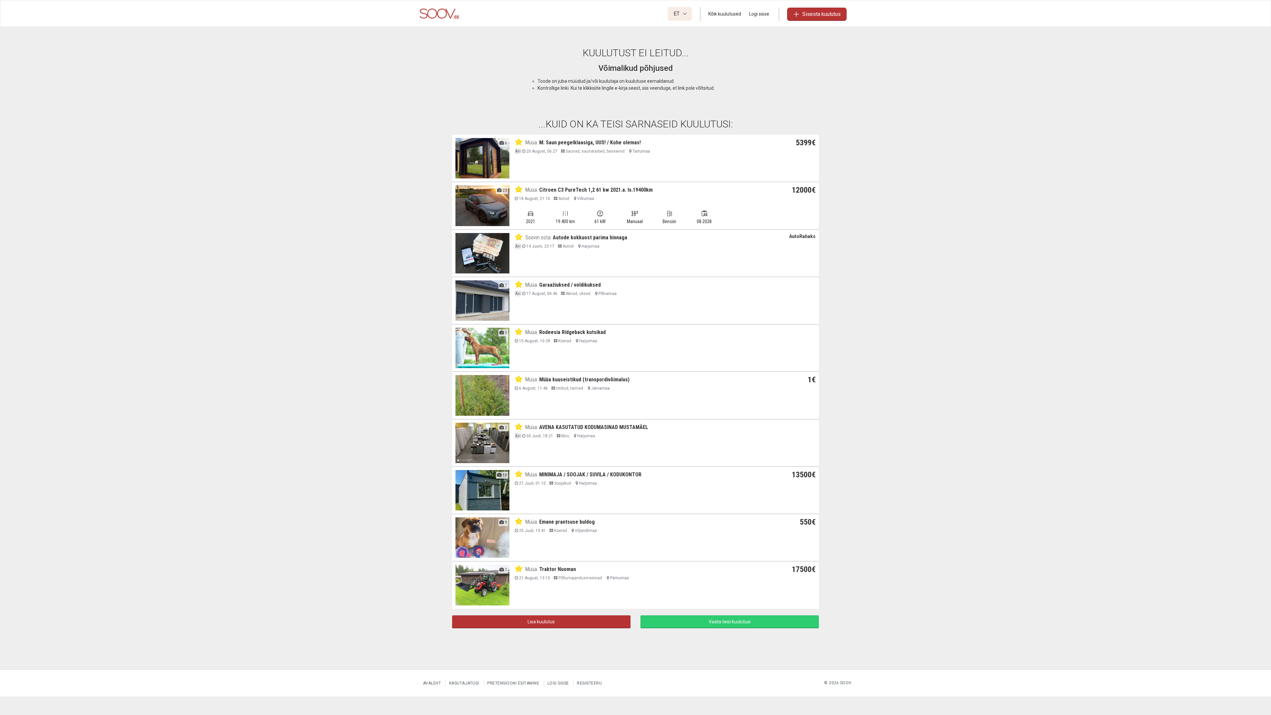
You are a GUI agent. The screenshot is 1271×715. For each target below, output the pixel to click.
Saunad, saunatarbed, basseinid (595, 151)
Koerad (564, 341)
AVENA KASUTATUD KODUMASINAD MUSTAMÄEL (593, 427)
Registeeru (589, 683)
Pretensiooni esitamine (513, 683)
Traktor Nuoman (557, 569)
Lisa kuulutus (541, 621)
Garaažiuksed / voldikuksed (570, 285)
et (677, 14)
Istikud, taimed (569, 388)
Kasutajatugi (464, 683)
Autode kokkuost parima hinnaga (590, 237)
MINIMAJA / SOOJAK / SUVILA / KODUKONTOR (590, 474)
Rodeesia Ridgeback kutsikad (572, 332)
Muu (564, 436)
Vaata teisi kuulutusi (730, 621)
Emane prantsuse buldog (567, 522)
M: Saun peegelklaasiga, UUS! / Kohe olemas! (590, 142)
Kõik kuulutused (724, 14)
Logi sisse (759, 14)
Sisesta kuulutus (821, 14)
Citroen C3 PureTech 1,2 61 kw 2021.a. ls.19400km (596, 190)
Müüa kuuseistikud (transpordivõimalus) (584, 379)
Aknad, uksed (577, 293)
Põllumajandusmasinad (579, 578)
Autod (563, 198)
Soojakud (562, 483)
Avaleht (432, 683)
